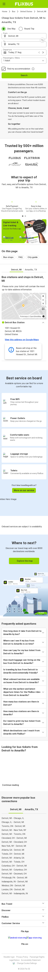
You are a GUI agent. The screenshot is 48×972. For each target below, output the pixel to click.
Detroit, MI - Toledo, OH (13, 862)
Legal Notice (14, 960)
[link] (24, 575)
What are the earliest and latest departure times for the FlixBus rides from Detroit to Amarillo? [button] (21, 692)
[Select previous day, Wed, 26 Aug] (39, 52)
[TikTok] (26, 950)
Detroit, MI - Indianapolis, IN (15, 893)
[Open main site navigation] (4, 4)
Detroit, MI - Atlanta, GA (13, 858)
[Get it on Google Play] (17, 937)
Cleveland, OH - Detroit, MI (14, 838)
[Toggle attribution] (43, 316)
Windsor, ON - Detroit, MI (13, 885)
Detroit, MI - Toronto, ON (13, 834)
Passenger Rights (37, 957)
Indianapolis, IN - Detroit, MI (15, 881)
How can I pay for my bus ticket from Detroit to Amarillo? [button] (21, 652)
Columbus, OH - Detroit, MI (14, 865)
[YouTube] (24, 950)
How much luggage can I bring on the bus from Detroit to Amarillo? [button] (21, 661)
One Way (11, 28)
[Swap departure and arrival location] (42, 40)
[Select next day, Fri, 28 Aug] (43, 52)
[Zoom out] (43, 300)
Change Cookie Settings (27, 963)
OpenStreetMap (35, 316)
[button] (24, 36)
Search (24, 75)
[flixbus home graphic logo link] (24, 4)
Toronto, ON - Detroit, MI (13, 826)
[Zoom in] (43, 296)
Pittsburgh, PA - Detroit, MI (14, 877)
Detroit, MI (41, 11)
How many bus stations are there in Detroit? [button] (21, 703)
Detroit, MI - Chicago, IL (13, 818)
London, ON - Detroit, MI (13, 889)
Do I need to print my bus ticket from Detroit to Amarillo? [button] (21, 722)
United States (26, 11)
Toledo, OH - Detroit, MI (13, 854)
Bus (13, 11)
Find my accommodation (18, 68)
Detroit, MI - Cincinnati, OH (14, 873)
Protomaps (24, 316)
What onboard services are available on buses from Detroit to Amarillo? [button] (21, 681)
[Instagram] (23, 950)
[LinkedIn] (25, 950)
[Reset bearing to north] (43, 304)
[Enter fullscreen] (43, 309)
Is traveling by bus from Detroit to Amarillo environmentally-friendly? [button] (20, 671)
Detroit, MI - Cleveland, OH (14, 842)
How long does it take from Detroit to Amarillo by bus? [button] (22, 632)
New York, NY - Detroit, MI (14, 846)
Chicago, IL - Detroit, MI (13, 822)
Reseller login (9, 957)
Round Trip (29, 28)
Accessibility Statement (31, 960)
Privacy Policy (22, 957)
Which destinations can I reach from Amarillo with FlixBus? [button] (21, 732)
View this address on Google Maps (22, 339)
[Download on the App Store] (34, 937)
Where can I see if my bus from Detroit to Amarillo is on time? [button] (18, 642)
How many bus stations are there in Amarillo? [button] (21, 713)
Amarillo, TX (31, 269)
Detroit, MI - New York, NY (14, 830)
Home (4, 11)
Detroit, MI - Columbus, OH (14, 869)
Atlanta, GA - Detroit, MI (13, 850)
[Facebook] (22, 950)
